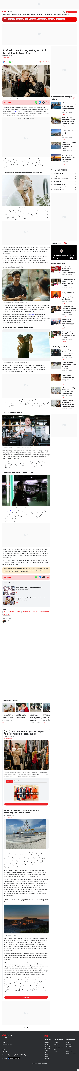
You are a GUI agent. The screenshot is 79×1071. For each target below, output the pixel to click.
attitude (31, 314)
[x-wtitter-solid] (43, 102)
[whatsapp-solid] (36, 102)
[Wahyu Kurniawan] (4, 621)
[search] (64, 12)
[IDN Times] (7, 11)
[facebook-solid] (40, 102)
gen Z (14, 111)
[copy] (47, 102)
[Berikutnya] (50, 710)
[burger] (76, 15)
